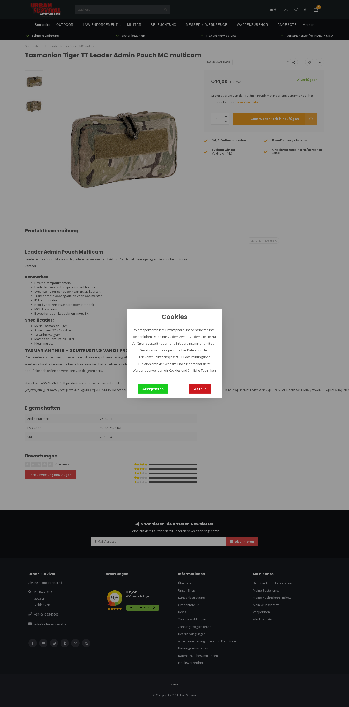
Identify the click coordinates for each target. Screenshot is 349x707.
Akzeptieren (153, 388)
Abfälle (200, 388)
